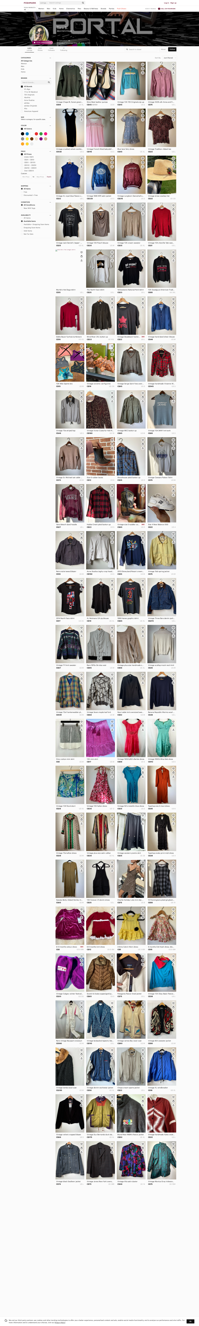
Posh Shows (121, 9)
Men (48, 9)
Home (61, 9)
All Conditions (29, 205)
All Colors (28, 129)
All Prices (28, 154)
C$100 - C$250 (30, 165)
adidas (26, 103)
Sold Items (28, 231)
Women (41, 9)
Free (25, 192)
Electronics (70, 9)
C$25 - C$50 (29, 160)
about (163, 49)
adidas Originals (30, 106)
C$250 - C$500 (30, 168)
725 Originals (29, 95)
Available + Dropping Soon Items (36, 224)
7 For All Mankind (31, 92)
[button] (44, 3)
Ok (190, 1321)
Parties (111, 9)
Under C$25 (29, 157)
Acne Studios (29, 100)
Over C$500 (29, 171)
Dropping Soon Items (32, 228)
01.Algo (27, 89)
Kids (54, 9)
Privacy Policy (60, 1323)
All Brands (28, 86)
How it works (150, 9)
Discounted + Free (31, 195)
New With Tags (29, 208)
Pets (79, 9)
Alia (25, 108)
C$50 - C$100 (29, 162)
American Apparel (31, 111)
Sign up (173, 3)
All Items (27, 189)
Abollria (27, 97)
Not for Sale (28, 234)
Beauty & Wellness (91, 9)
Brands (103, 9)
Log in (166, 3)
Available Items (30, 221)
